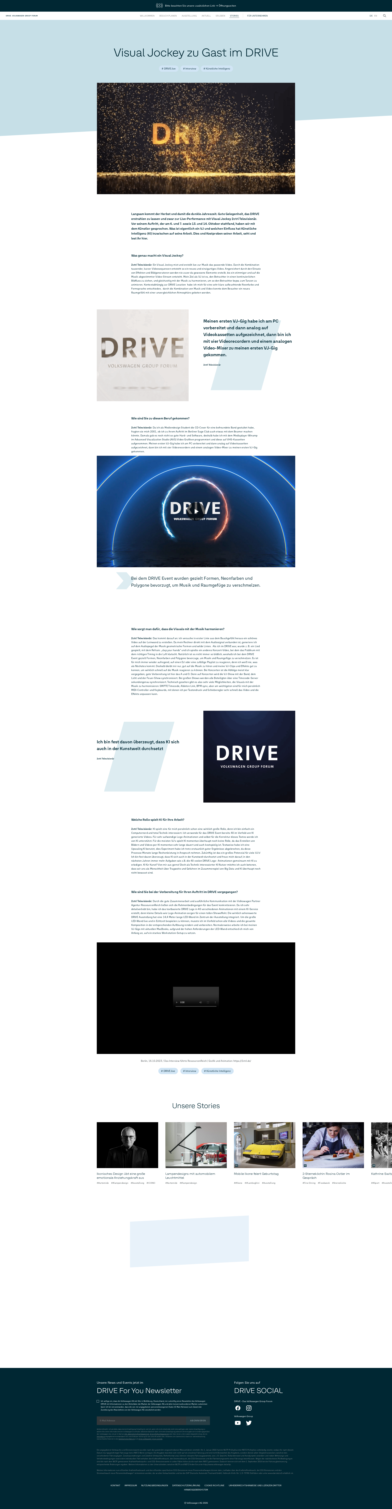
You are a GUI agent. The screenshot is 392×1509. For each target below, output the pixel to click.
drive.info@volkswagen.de (159, 1434)
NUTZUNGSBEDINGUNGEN (154, 1485)
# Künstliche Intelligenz (217, 68)
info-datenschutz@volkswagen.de (136, 1434)
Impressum (101, 1437)
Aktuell (206, 16)
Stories (234, 16)
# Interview (189, 68)
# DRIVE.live (169, 68)
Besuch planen (168, 16)
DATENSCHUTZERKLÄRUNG (186, 1485)
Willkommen (147, 16)
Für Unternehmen (257, 16)
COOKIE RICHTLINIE (214, 1485)
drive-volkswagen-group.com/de (150, 1439)
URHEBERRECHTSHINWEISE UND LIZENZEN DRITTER (255, 1485)
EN (375, 16)
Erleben (220, 16)
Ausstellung (189, 16)
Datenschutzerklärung (127, 1439)
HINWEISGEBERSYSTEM (196, 1489)
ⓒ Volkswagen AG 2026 (196, 1503)
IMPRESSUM (130, 1485)
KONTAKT (115, 1485)
